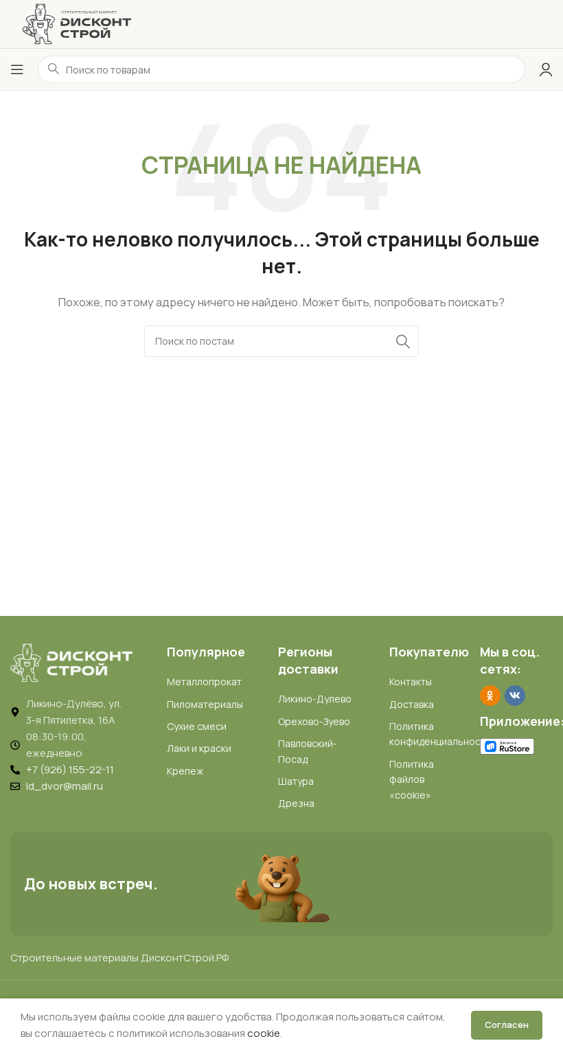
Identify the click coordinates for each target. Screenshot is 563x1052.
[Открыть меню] (17, 69)
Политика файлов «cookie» (411, 779)
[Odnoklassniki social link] (490, 695)
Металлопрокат (204, 681)
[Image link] (71, 661)
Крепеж (185, 770)
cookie (263, 1033)
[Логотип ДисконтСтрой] (76, 23)
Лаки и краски (199, 748)
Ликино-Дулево (315, 698)
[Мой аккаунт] (546, 69)
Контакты (410, 681)
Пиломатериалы (205, 704)
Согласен (507, 1024)
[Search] (403, 341)
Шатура (296, 781)
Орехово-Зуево (314, 721)
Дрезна (296, 803)
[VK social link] (515, 695)
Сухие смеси (197, 726)
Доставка (411, 704)
